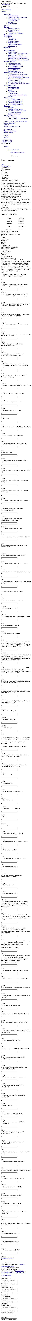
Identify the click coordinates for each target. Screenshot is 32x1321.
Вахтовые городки (13, 88)
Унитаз (5, 816)
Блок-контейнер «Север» (15, 55)
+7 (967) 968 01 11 (6, 1275)
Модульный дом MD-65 (15, 101)
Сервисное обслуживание (16, 33)
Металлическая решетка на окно (12, 402)
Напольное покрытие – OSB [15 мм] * (14, 555)
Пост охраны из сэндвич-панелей (18, 118)
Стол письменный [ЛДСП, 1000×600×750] (16, 1048)
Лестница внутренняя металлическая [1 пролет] (16, 917)
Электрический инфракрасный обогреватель (16, 1170)
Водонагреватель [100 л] (10, 893)
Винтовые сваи (7, 452)
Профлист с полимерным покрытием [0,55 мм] (16, 670)
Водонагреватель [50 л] (10, 850)
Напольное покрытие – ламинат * (13, 528)
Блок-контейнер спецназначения (18, 58)
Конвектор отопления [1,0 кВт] (12, 1186)
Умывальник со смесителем (11, 808)
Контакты (7, 47)
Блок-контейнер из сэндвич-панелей (19, 53)
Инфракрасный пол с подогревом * (13, 1161)
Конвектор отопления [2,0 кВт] (12, 1203)
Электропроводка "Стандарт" (16, 265)
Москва (3, 11)
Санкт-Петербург (6, 9)
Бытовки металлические (15, 109)
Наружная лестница (14, 904)
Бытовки (10, 22)
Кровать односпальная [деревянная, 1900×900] (17, 987)
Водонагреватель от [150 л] (11, 1241)
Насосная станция (8, 885)
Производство (12, 39)
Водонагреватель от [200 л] (11, 1250)
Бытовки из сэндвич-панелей (17, 110)
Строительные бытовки (15, 112)
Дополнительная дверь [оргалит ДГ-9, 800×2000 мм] (13, 275)
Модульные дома (13, 20)
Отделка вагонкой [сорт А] (11, 625)
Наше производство (10, 131)
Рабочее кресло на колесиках (11, 1005)
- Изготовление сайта (12, 1267)
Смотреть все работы (7, 1258)
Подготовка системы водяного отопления (16, 1223)
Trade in (10, 31)
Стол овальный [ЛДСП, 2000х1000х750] (15, 1022)
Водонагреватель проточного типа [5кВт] (15, 841)
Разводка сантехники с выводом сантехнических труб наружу (11, 875)
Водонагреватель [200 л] (10, 866)
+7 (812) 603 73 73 (6, 141)
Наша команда (12, 46)
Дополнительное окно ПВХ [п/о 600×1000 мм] (17, 427)
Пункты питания (13, 93)
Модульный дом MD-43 (15, 99)
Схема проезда (5, 4)
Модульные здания (13, 19)
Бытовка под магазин (14, 64)
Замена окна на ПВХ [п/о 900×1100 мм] (15, 393)
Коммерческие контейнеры (16, 76)
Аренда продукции (13, 28)
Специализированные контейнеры (18, 77)
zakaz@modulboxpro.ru (7, 1272)
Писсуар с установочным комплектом (14, 825)
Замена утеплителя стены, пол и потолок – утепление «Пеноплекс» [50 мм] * (15, 765)
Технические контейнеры (15, 79)
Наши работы (8, 35)
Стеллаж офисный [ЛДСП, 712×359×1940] (16, 1013)
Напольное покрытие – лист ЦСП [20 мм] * (16, 536)
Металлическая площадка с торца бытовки (16, 970)
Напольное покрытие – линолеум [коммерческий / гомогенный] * (12, 519)
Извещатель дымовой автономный (13, 1113)
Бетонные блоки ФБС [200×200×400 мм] (15, 443)
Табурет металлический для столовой (14, 1077)
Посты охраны (12, 23)
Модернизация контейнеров (16, 82)
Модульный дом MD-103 (15, 104)
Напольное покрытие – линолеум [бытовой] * (17, 500)
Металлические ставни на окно (12, 410)
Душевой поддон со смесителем (12, 791)
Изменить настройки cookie (8, 1319)
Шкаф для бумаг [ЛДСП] (10, 1105)
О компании (8, 36)
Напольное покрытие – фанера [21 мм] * (15, 563)
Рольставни (6, 418)
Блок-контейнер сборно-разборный (18, 60)
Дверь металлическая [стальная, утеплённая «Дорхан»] (15, 314)
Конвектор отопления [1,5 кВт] (12, 1195)
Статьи (6, 137)
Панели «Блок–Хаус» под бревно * (13, 600)
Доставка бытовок (13, 30)
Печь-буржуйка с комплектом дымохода (15, 1178)
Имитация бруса (8, 727)
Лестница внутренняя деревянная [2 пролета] (15, 959)
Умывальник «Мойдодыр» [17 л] (13, 833)
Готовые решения (9, 61)
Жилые (10, 90)
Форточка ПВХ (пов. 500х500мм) (13, 435)
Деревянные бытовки (14, 114)
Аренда (6, 25)
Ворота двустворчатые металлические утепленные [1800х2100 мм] (14, 365)
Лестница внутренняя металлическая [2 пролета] (15, 930)
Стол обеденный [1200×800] (11, 1040)
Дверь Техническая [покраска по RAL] (13, 376)
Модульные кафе (13, 69)
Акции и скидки (13, 42)
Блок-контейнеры (13, 16)
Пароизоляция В (8, 783)
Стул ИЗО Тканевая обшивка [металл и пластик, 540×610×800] (14, 1067)
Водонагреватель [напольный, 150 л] (14, 858)
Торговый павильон (14, 71)
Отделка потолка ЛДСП (10, 608)
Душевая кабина (8, 800)
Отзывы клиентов (13, 41)
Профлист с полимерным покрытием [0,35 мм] (16, 644)
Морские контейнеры (14, 80)
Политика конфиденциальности (13, 1265)
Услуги (6, 27)
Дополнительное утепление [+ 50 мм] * (15, 746)
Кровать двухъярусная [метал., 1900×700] (15, 978)
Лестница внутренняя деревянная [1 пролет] (15, 944)
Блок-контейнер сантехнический (18, 57)
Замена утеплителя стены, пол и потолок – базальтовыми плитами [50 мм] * (15, 755)
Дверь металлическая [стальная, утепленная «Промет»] (15, 304)
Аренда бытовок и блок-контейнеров (15, 121)
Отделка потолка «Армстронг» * (13, 591)
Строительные (12, 91)
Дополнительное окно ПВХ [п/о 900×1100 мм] (17, 385)
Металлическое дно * (9, 719)
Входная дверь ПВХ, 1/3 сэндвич (12, 344)
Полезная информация (15, 44)
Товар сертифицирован (6, 165)
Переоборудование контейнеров (17, 17)
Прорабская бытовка (14, 63)
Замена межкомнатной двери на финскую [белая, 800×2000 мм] (14, 294)
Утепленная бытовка (14, 68)
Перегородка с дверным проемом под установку (13, 354)
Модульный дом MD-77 (15, 102)
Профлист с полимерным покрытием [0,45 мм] (16, 657)
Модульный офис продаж (15, 66)
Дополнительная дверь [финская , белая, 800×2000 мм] (14, 285)
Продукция (7, 14)
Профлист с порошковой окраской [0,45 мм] (16, 616)
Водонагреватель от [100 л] (11, 1233)
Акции (6, 135)
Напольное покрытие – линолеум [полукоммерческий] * (12, 509)
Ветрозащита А (7, 775)
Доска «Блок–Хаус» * (9, 711)
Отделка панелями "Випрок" (11, 633)
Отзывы (6, 134)
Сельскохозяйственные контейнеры (18, 83)
